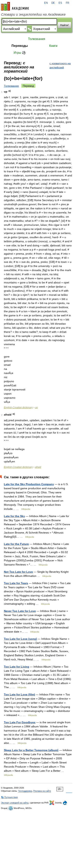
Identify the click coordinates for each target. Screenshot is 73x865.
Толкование (11, 85)
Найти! (64, 25)
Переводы (19, 45)
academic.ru (15, 6)
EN (46, 3)
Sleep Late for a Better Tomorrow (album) (31, 750)
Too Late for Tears (16, 583)
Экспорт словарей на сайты (15, 802)
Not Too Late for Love (18, 571)
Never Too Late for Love (20, 611)
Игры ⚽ (20, 52)
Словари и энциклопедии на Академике (33, 14)
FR (67, 3)
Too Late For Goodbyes (19, 722)
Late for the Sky (14, 516)
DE (53, 3)
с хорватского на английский (60, 65)
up (36, 407)
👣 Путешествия (9, 797)
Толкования (36, 39)
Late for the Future (16, 544)
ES (60, 3)
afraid (38, 467)
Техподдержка (25, 791)
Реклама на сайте (42, 791)
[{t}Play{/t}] (9, 91)
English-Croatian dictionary (18, 407)
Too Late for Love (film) (19, 694)
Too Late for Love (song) (20, 638)
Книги (53, 45)
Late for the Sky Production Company (29, 484)
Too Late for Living (16, 666)
